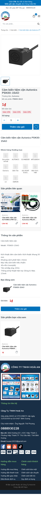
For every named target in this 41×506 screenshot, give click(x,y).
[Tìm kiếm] (38, 23)
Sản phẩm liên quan (11, 188)
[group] (20, 55)
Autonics (5, 215)
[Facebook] (3, 446)
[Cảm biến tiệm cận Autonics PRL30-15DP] (30, 202)
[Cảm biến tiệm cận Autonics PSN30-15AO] (10, 331)
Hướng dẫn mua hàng (9, 469)
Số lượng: (6, 116)
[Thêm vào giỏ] (16, 352)
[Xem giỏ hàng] (34, 16)
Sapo (26, 487)
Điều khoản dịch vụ (8, 479)
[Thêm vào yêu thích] (36, 127)
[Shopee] (9, 446)
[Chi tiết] (16, 223)
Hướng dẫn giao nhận (9, 476)
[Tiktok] (20, 446)
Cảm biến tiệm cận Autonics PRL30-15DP (29, 219)
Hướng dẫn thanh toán (10, 473)
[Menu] (39, 16)
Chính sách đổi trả (28, 476)
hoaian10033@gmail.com (16, 441)
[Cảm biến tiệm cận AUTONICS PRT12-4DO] (10, 202)
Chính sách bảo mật (29, 469)
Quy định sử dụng (28, 479)
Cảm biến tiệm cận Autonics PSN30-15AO (9, 347)
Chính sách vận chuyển (30, 473)
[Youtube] (14, 446)
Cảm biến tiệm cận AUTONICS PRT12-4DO (9, 219)
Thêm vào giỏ (17, 126)
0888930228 (30, 8)
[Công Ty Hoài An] (5, 15)
